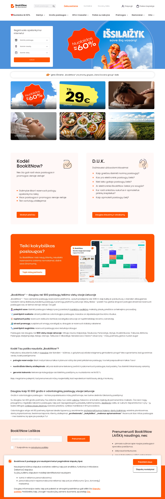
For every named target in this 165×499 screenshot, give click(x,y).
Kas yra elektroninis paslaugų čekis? (115, 177)
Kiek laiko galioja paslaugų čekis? (114, 181)
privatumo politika (39, 447)
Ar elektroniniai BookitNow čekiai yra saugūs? (120, 185)
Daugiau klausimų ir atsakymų (110, 214)
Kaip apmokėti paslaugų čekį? (112, 197)
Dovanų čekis (104, 6)
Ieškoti (31, 60)
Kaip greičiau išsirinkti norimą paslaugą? (117, 173)
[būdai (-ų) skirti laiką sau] (19, 6)
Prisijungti (129, 6)
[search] (54, 6)
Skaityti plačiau (27, 214)
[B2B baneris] (82, 281)
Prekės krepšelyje (147, 6)
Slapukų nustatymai (145, 469)
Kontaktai (88, 6)
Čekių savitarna (71, 6)
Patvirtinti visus (145, 462)
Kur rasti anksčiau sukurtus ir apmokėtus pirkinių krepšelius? (117, 192)
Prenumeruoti (78, 438)
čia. (89, 491)
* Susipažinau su (31, 447)
